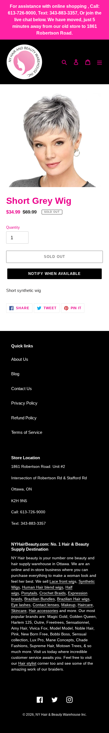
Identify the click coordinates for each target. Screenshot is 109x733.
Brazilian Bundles (39, 599)
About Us (19, 359)
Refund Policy (24, 417)
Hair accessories (43, 610)
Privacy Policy (24, 403)
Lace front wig (61, 581)
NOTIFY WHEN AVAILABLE (54, 274)
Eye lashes (20, 605)
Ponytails (29, 593)
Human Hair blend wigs (42, 587)
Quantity (13, 227)
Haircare (85, 605)
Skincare (19, 610)
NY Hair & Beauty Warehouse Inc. (61, 715)
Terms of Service (26, 432)
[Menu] (99, 62)
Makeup (68, 605)
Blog (15, 373)
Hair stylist (27, 663)
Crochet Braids (52, 593)
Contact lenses (46, 605)
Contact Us (21, 388)
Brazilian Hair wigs (73, 599)
